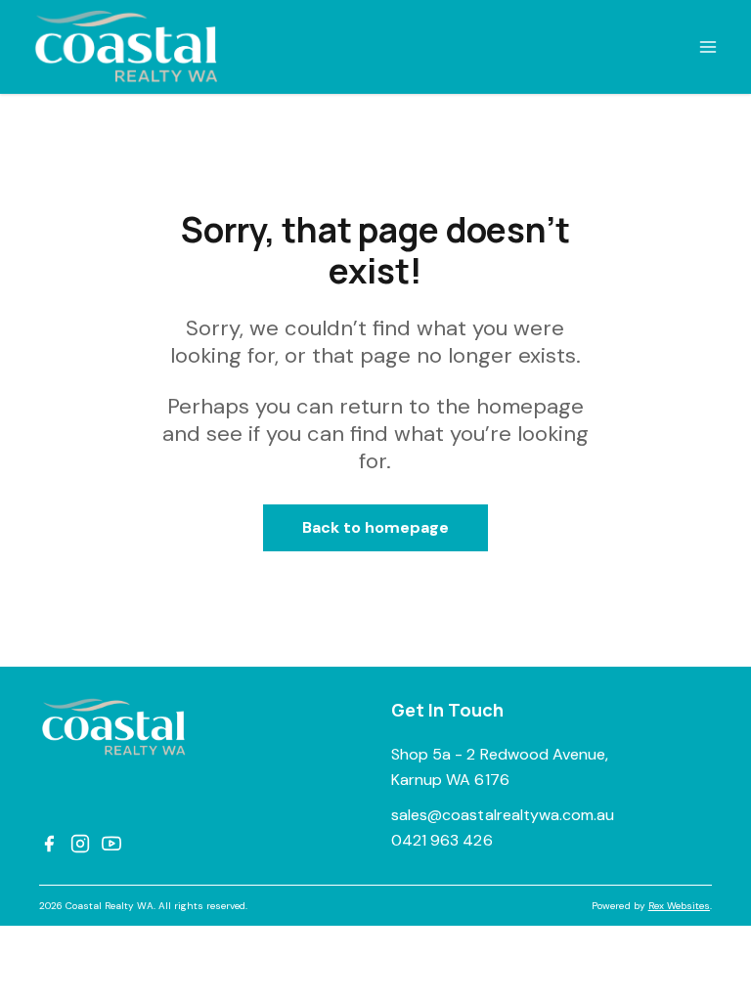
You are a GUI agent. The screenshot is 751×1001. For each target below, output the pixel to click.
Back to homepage (376, 527)
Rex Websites (679, 905)
